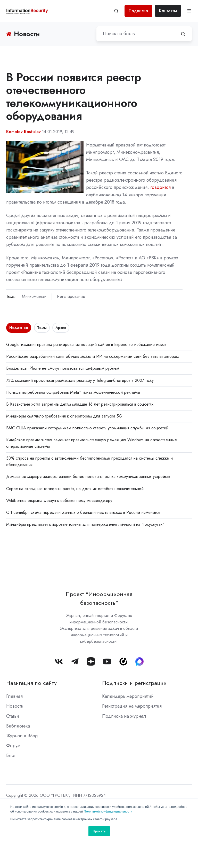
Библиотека (18, 726)
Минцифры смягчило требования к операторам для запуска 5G (64, 416)
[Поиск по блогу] (183, 33)
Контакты (168, 11)
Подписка (138, 11)
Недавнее (18, 327)
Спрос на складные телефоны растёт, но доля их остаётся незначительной (75, 489)
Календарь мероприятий (128, 696)
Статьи (12, 716)
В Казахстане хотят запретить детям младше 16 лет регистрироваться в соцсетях (79, 404)
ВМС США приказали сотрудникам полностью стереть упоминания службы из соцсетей (87, 428)
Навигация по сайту (31, 683)
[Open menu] (189, 10)
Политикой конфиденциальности (108, 811)
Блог (11, 755)
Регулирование (71, 296)
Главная (14, 696)
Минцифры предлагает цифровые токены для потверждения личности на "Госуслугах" (85, 524)
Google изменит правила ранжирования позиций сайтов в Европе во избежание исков (86, 344)
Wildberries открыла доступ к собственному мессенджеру (59, 501)
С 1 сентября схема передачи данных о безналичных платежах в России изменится (83, 512)
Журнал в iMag (22, 735)
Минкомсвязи (34, 296)
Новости (14, 706)
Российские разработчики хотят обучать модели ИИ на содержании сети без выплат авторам (92, 356)
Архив (60, 327)
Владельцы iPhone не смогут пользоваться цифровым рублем (62, 368)
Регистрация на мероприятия (132, 706)
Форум (13, 745)
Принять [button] (99, 831)
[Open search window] (116, 10)
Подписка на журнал (124, 716)
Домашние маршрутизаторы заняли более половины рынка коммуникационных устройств (88, 476)
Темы (42, 327)
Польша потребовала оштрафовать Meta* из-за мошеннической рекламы (73, 392)
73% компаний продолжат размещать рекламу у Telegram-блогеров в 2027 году (80, 380)
